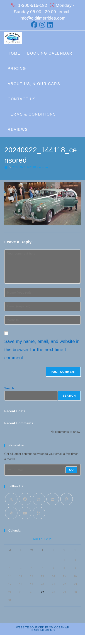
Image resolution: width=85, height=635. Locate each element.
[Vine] (11, 513)
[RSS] (39, 513)
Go (71, 469)
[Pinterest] (66, 499)
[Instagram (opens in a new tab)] (42, 24)
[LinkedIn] (52, 499)
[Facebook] (25, 499)
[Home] (6, 167)
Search (9, 388)
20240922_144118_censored (30, 167)
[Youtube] (25, 513)
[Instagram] (39, 499)
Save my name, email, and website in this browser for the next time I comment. (42, 349)
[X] (11, 499)
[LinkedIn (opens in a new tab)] (50, 24)
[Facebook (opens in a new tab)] (35, 24)
